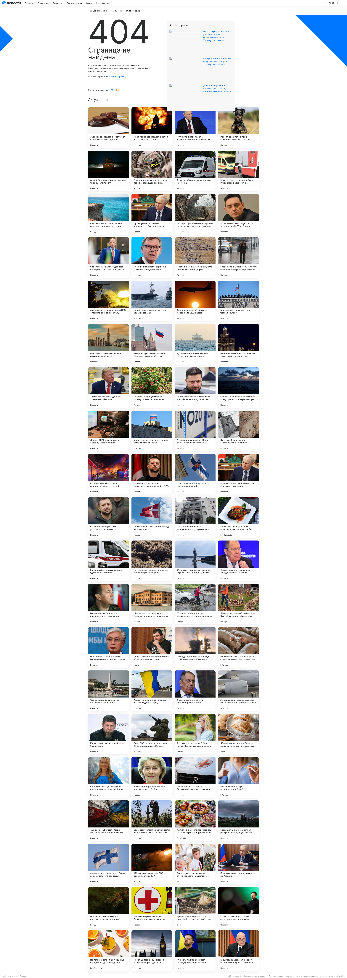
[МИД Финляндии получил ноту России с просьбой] (195, 474)
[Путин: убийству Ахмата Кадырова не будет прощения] (151, 214)
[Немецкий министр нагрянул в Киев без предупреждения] (151, 257)
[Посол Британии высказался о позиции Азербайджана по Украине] (151, 950)
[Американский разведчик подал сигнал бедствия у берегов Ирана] (238, 690)
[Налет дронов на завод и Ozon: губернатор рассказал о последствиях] (238, 171)
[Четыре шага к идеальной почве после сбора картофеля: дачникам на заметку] (151, 561)
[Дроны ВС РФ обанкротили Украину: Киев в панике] (108, 431)
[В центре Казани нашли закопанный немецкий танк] (238, 431)
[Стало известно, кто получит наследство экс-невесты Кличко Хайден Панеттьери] (108, 777)
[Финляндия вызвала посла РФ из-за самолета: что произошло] (108, 864)
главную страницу (117, 76)
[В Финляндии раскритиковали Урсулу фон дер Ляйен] (151, 777)
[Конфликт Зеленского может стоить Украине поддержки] (238, 907)
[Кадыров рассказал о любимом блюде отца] (108, 734)
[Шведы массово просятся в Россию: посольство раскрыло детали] (151, 604)
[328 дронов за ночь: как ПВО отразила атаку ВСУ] (151, 864)
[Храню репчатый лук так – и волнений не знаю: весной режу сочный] (195, 907)
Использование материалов (307, 976)
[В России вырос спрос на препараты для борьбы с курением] (238, 777)
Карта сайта (340, 976)
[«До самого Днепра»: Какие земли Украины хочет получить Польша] (108, 820)
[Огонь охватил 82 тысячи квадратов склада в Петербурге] (108, 474)
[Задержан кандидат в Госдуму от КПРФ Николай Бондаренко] (108, 127)
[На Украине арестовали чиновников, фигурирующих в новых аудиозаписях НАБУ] (195, 517)
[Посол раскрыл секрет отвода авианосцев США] (151, 301)
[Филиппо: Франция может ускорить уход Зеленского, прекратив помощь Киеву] (108, 517)
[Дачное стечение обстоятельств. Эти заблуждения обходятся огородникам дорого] (238, 604)
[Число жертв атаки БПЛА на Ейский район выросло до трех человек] (195, 777)
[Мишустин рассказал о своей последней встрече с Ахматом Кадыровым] (238, 950)
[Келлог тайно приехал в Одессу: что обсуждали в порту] (151, 690)
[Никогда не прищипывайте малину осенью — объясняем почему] (151, 387)
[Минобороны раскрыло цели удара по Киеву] (238, 301)
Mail (4, 976)
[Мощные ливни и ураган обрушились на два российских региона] (195, 604)
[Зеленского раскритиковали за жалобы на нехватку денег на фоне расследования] (195, 387)
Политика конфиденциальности (281, 976)
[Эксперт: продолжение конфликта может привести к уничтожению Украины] (195, 214)
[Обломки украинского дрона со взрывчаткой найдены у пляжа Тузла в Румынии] (195, 561)
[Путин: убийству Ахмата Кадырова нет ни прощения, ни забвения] (195, 127)
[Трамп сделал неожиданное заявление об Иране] (108, 387)
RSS (229, 976)
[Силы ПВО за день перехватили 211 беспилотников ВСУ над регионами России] (151, 734)
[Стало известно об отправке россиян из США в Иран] (195, 301)
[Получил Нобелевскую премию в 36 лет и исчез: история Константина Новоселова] (151, 647)
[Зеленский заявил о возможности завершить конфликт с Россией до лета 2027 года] (151, 820)
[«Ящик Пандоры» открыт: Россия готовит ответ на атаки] (151, 431)
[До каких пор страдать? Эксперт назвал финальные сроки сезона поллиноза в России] (195, 734)
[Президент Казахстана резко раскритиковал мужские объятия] (108, 647)
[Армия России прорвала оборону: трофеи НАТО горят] (108, 171)
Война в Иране (100, 11)
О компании (12, 976)
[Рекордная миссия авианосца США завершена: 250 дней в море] (195, 647)
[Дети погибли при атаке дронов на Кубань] (195, 171)
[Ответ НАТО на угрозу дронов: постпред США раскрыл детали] (108, 257)
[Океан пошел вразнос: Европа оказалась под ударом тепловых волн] (108, 214)
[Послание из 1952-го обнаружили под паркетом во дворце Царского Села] (195, 257)
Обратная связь (326, 976)
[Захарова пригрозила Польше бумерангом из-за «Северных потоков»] (151, 344)
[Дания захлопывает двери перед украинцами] (151, 517)
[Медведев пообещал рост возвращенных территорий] (108, 604)
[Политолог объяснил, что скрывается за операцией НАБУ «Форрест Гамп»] (151, 474)
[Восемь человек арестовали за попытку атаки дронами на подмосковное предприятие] (151, 171)
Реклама (23, 976)
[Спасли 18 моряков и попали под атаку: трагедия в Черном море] (238, 387)
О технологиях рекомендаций (255, 976)
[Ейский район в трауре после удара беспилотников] (108, 561)
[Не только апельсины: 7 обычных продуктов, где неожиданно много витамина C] (108, 950)
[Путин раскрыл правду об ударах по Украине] (238, 864)
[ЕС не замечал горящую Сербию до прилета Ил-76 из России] (238, 214)
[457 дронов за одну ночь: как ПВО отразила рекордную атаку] (108, 301)
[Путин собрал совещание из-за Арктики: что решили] (238, 474)
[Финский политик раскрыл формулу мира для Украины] (195, 950)
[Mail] (4, 3)
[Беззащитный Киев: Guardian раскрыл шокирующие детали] (238, 820)
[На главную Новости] (13, 3)
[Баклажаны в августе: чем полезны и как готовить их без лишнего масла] (238, 517)
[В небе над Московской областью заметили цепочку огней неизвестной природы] (238, 344)
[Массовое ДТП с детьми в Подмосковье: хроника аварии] (151, 907)
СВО (115, 11)
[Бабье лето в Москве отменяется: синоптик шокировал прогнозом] (238, 257)
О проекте (237, 976)
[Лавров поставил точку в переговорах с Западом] (195, 690)
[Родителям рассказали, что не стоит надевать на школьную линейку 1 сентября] (195, 864)
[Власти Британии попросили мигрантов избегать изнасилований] (108, 344)
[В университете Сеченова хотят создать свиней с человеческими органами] (238, 647)
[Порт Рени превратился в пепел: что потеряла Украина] (151, 127)
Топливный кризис (132, 11)
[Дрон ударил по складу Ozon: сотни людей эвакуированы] (195, 431)
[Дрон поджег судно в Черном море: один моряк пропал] (195, 344)
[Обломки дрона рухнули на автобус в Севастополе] (108, 690)
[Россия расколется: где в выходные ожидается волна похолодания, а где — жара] (238, 127)
